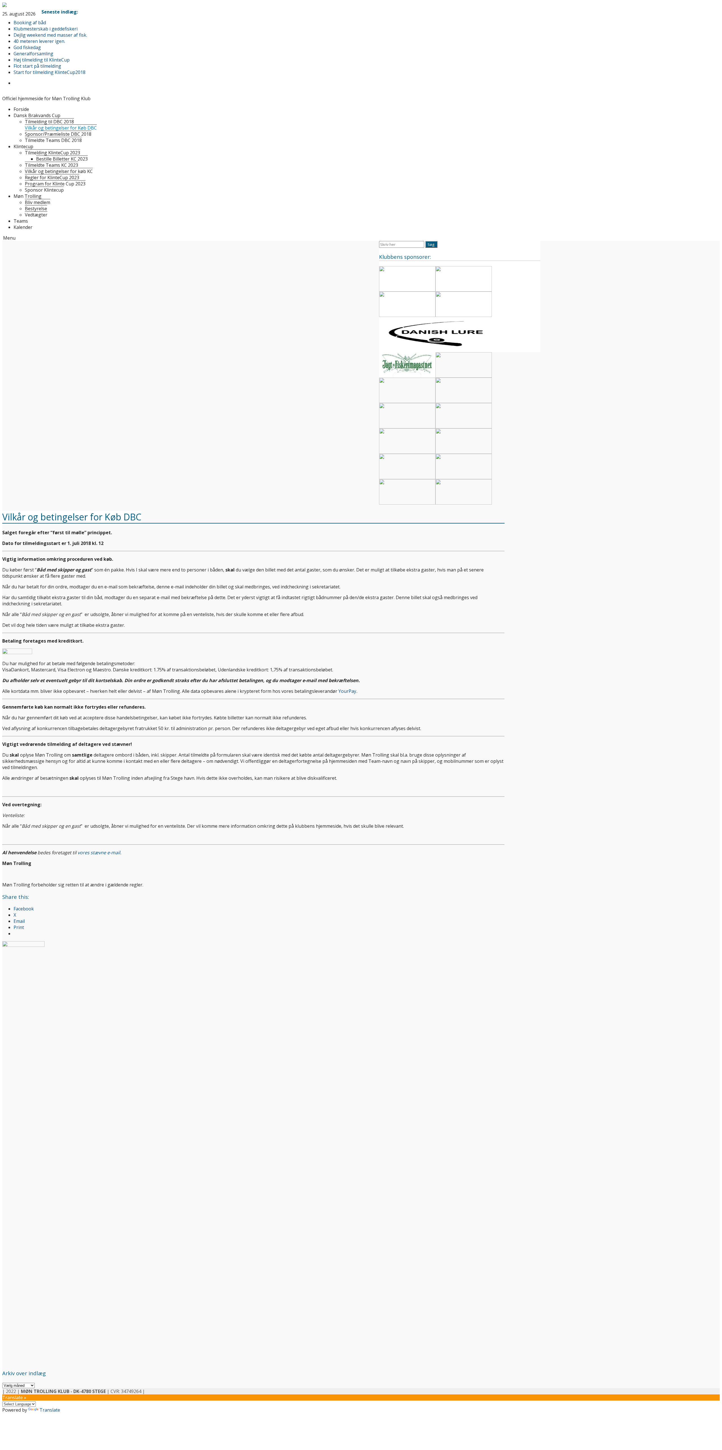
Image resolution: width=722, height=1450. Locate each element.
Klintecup (23, 146)
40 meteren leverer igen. (39, 41)
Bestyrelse (36, 208)
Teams (21, 221)
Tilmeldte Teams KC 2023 (51, 165)
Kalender (23, 227)
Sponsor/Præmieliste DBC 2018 (58, 134)
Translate (49, 1410)
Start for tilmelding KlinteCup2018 (49, 72)
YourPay (347, 691)
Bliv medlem (37, 202)
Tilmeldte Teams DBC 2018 (53, 140)
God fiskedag (27, 47)
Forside (21, 109)
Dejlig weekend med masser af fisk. (50, 35)
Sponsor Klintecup (44, 190)
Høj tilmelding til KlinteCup (42, 60)
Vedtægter (36, 215)
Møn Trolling (27, 196)
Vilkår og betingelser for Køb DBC (61, 128)
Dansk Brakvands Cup (37, 115)
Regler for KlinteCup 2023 (52, 177)
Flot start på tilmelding (37, 66)
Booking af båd (30, 22)
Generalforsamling (33, 54)
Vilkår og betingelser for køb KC (59, 171)
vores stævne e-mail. (99, 852)
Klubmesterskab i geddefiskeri (46, 29)
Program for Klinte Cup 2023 (55, 184)
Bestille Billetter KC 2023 (62, 159)
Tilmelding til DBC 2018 (49, 122)
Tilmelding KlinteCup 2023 (52, 153)
